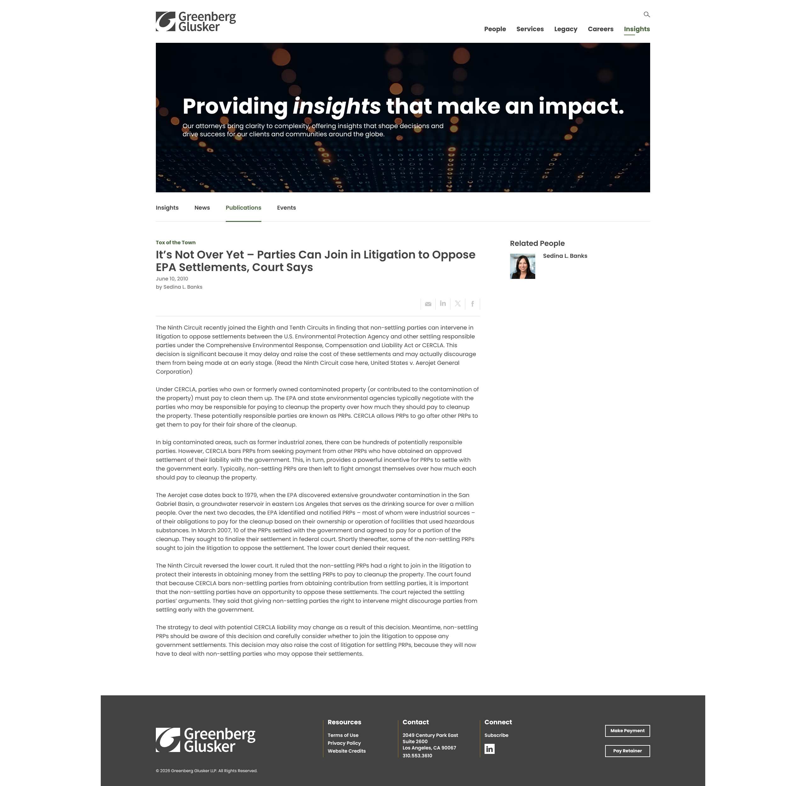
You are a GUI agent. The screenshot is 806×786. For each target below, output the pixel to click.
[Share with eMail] (428, 304)
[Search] (647, 14)
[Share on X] (457, 304)
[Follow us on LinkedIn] (490, 749)
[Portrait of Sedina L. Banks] (522, 266)
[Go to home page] (196, 21)
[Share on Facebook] (472, 304)
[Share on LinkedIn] (442, 304)
